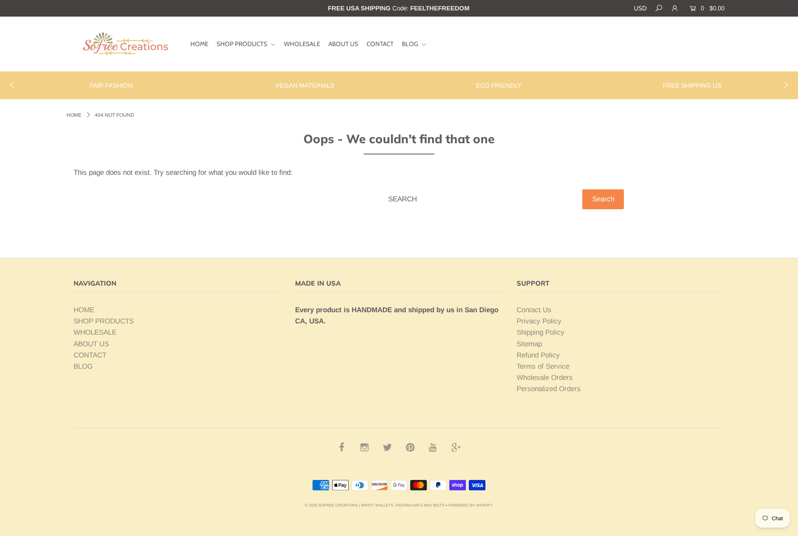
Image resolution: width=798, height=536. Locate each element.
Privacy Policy (539, 321)
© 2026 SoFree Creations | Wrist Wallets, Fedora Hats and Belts (375, 505)
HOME (199, 44)
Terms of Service (543, 366)
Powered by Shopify (470, 505)
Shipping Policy (540, 332)
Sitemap (529, 344)
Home (73, 115)
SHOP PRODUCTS (242, 44)
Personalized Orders (549, 389)
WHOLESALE (302, 44)
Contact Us (534, 310)
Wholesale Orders (545, 378)
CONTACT (380, 44)
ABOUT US (343, 44)
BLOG (410, 44)
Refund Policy (538, 355)
